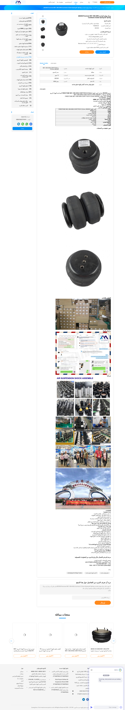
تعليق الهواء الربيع (25, 86)
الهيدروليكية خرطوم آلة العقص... (24, 53)
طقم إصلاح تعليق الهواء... (23, 49)
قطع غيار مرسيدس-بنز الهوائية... (24, 24)
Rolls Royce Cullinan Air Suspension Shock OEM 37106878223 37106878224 (60, 682)
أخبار (22, 681)
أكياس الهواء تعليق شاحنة (91, 573)
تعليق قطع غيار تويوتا (24, 89)
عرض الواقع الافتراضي (17, 676)
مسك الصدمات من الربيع (23, 95)
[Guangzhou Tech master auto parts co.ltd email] (31, 124)
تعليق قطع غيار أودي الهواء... (22, 31)
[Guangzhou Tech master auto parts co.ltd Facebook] (87, 699)
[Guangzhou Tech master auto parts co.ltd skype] (18, 124)
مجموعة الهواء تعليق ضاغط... (22, 46)
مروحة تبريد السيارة (24, 82)
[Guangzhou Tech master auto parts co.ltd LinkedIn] (83, 699)
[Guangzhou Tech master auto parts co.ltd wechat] (22, 124)
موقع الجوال (20, 685)
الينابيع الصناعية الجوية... (23, 63)
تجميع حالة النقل (25, 98)
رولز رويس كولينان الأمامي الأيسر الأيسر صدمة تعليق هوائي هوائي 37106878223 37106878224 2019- (60, 674)
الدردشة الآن (107, 2)
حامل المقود (26, 72)
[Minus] (91, 670)
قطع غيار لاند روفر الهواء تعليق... (23, 39)
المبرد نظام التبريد (25, 105)
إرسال (102, 603)
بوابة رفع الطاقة (25, 92)
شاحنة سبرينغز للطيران (23, 57)
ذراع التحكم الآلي (25, 66)
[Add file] (121, 707)
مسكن (21, 671)
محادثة (22, 128)
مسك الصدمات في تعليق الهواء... (23, 35)
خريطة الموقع (20, 683)
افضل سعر (103, 52)
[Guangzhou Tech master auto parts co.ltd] (18, 3)
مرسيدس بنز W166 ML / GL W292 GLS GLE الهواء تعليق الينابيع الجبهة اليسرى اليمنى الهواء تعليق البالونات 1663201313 (37, 682)
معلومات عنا (20, 678)
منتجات (21, 674)
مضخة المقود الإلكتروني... (23, 69)
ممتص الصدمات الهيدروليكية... (25, 76)
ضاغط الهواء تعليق (25, 43)
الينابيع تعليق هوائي (25, 21)
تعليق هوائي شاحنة (105, 573)
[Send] (91, 707)
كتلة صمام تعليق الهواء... (23, 79)
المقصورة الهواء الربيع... (23, 60)
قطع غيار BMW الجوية (24, 28)
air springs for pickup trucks (75, 573)
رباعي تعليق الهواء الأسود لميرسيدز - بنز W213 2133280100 (37, 688)
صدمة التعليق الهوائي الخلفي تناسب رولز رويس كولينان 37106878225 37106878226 (59, 690)
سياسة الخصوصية (19, 688)
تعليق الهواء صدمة (25, 18)
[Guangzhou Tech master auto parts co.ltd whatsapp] (26, 124)
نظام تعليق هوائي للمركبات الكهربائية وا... (22, 101)
